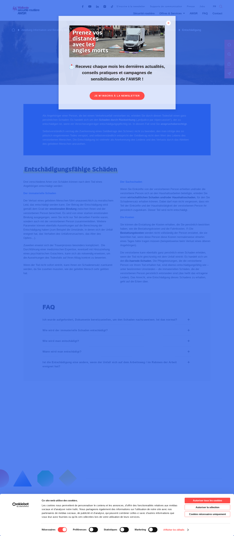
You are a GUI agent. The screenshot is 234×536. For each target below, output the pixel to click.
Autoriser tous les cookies (207, 500)
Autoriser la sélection (207, 507)
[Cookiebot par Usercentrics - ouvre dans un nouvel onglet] (21, 504)
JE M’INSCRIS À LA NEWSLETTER (117, 95)
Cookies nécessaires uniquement (207, 514)
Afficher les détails (173, 529)
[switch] (93, 529)
